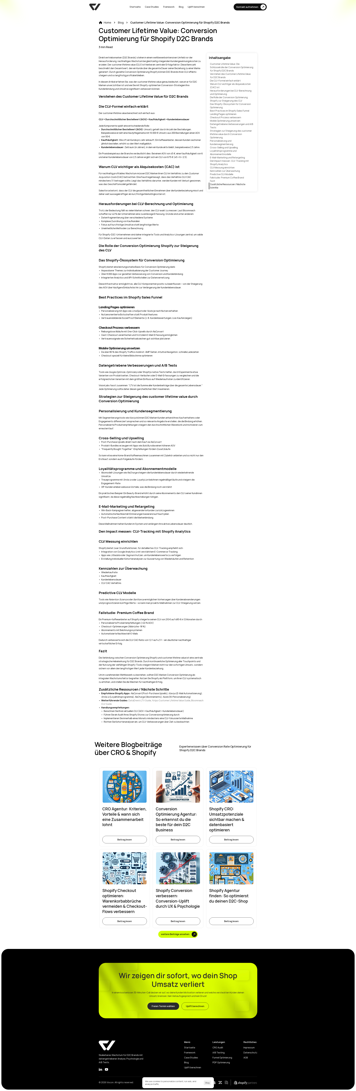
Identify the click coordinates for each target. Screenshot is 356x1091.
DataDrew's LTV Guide (139, 700)
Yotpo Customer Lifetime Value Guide (171, 700)
